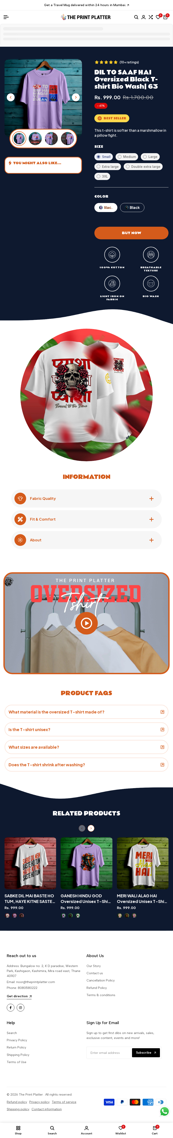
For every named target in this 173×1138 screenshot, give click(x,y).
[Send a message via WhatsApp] (164, 1111)
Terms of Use (16, 1062)
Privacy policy (39, 1102)
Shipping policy (18, 1109)
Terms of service (64, 1102)
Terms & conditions (100, 995)
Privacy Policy (17, 1040)
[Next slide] (91, 828)
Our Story (93, 966)
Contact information (47, 1109)
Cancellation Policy (100, 980)
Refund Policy (96, 988)
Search (12, 1033)
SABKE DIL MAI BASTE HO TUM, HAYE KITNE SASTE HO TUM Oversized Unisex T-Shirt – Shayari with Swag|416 (29, 898)
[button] (76, 97)
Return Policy (16, 1047)
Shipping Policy (18, 1055)
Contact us (94, 973)
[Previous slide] (82, 828)
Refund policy (17, 1102)
